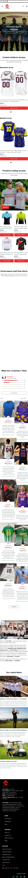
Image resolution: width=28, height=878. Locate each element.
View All (5, 207)
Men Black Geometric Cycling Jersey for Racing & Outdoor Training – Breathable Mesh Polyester (8, 519)
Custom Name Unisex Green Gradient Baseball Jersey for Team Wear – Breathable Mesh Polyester (8, 560)
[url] (16, 868)
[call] (10, 795)
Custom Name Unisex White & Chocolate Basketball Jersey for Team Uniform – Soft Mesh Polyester (8, 476)
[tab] (13, 48)
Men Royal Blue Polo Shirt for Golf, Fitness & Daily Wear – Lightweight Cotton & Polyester (8, 434)
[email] (9, 794)
